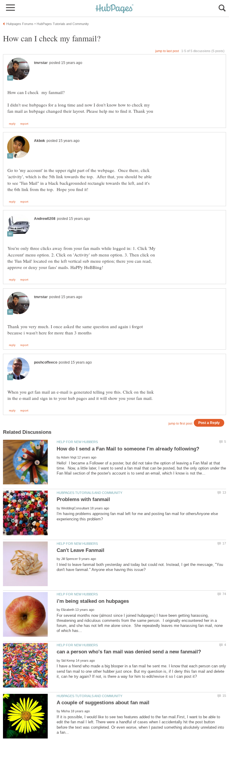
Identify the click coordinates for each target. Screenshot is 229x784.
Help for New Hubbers (77, 442)
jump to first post (180, 423)
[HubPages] (114, 9)
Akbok (39, 141)
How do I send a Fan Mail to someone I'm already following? (128, 449)
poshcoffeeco (45, 362)
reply (12, 123)
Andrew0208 (44, 219)
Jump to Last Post (167, 51)
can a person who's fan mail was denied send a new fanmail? (129, 652)
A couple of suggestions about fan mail (103, 702)
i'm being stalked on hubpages (93, 601)
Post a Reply (209, 423)
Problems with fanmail (83, 499)
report (24, 123)
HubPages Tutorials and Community (89, 493)
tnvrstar (41, 63)
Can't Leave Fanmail (80, 550)
